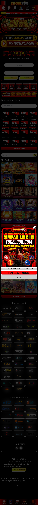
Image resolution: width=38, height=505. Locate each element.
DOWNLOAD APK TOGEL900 (19, 273)
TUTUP (19, 277)
